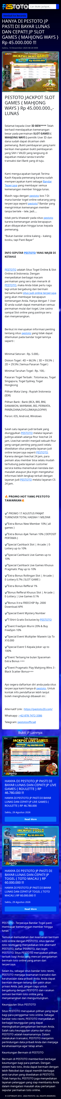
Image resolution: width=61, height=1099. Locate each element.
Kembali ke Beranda (14, 15)
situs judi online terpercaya (39, 293)
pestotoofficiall (27, 722)
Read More (31, 819)
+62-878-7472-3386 (30, 715)
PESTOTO (30, 253)
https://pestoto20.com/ (38, 709)
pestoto (34, 196)
